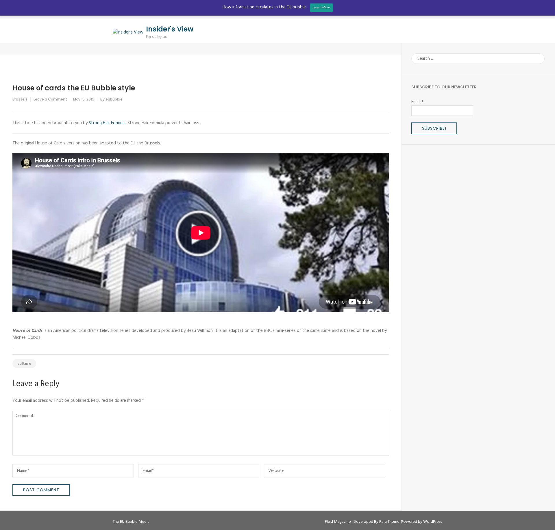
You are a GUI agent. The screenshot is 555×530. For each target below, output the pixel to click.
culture (24, 363)
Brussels (19, 99)
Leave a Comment (50, 99)
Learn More (321, 7)
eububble (114, 99)
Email (417, 101)
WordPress (432, 521)
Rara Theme (389, 521)
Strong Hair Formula (107, 123)
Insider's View (169, 29)
